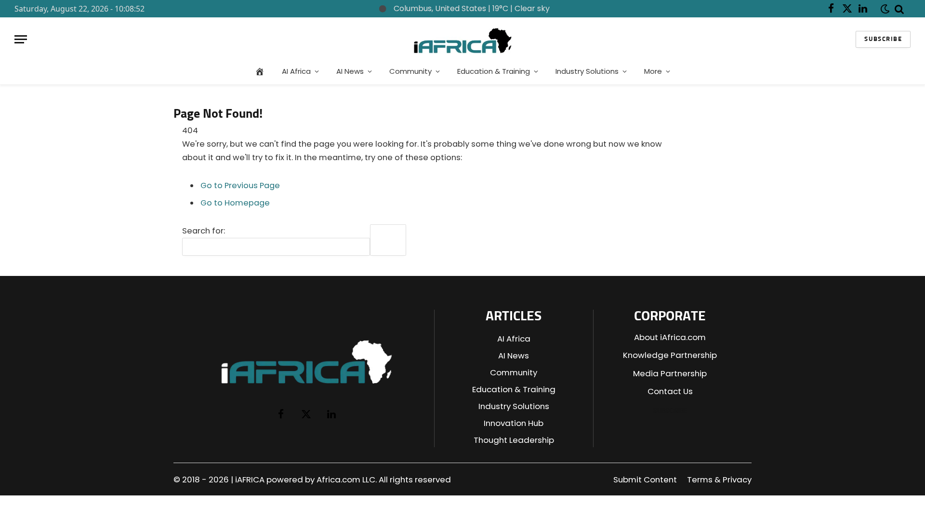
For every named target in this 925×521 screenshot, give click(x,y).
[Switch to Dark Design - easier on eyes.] (883, 9)
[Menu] (20, 39)
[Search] (899, 8)
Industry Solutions (587, 71)
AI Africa (296, 71)
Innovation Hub (513, 423)
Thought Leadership (514, 440)
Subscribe (883, 39)
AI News (350, 71)
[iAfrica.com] (462, 39)
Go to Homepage (235, 202)
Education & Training (493, 71)
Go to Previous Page (240, 185)
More (653, 71)
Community (410, 71)
